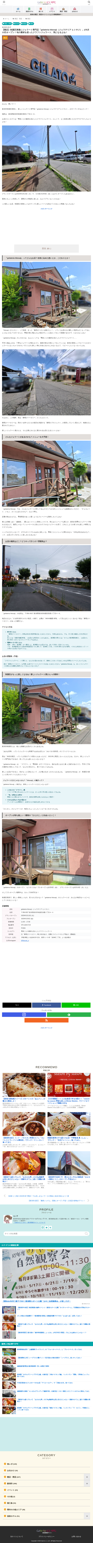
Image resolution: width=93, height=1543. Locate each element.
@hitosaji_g (25, 940)
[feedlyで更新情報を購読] (69, 1014)
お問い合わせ (76, 1536)
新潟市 (17, 23)
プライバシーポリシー (46, 1536)
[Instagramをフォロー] (24, 1014)
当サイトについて (16, 1536)
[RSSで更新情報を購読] (46, 1020)
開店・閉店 (8, 23)
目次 (44, 248)
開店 (32, 23)
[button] (86, 1233)
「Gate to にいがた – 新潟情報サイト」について (29, 1222)
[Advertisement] (46, 225)
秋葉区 (25, 23)
